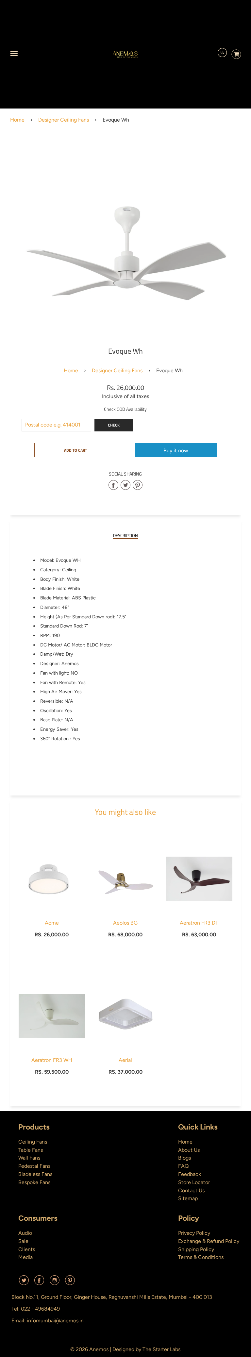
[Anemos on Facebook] (39, 1283)
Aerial (125, 1060)
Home (17, 120)
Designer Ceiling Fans (63, 120)
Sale (23, 1241)
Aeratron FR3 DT (199, 923)
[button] (75, 450)
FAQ (183, 1166)
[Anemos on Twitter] (24, 1283)
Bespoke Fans (34, 1182)
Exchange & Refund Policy (208, 1241)
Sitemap (188, 1198)
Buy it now (175, 450)
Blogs (184, 1158)
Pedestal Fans (34, 1166)
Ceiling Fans (32, 1142)
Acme (52, 923)
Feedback (189, 1174)
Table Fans (30, 1150)
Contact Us (191, 1190)
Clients (26, 1249)
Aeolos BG (125, 923)
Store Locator (194, 1182)
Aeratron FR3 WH (51, 1060)
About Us (189, 1150)
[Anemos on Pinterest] (70, 1283)
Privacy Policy (194, 1233)
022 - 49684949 (40, 1309)
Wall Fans (29, 1158)
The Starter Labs (161, 1349)
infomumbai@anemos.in (55, 1320)
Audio (25, 1233)
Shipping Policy (196, 1249)
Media (25, 1257)
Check (114, 425)
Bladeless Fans (35, 1174)
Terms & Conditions (201, 1257)
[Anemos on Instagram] (54, 1283)
